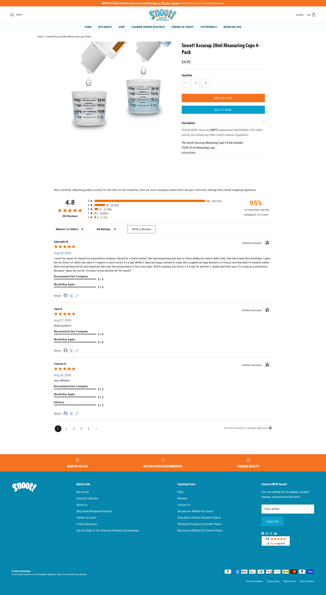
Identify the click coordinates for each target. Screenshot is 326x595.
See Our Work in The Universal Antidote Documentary (107, 530)
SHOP (122, 26)
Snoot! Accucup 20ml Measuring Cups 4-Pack (69, 36)
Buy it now (223, 110)
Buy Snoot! (82, 492)
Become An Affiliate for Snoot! (195, 511)
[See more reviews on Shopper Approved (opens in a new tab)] (77, 295)
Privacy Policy (273, 581)
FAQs (181, 492)
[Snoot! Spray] (163, 15)
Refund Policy (289, 581)
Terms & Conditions (254, 581)
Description (188, 123)
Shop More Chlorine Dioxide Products (199, 517)
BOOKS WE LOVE (232, 26)
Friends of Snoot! (86, 517)
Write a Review (141, 229)
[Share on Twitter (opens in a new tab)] (71, 295)
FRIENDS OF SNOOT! (182, 26)
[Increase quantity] (205, 83)
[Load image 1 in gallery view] (117, 87)
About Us (81, 505)
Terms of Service (307, 581)
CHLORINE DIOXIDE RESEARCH (148, 26)
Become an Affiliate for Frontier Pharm (200, 530)
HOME (88, 26)
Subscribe (272, 521)
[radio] (163, 201)
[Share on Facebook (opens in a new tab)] (66, 295)
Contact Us (184, 505)
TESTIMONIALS (208, 26)
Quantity (187, 75)
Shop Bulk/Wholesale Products (94, 511)
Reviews (182, 498)
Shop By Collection (87, 498)
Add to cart (223, 98)
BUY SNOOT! (105, 26)
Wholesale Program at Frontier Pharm (200, 524)
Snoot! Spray (24, 571)
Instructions (189, 152)
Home (40, 36)
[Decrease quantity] (186, 83)
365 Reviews (74, 216)
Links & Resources (86, 524)
